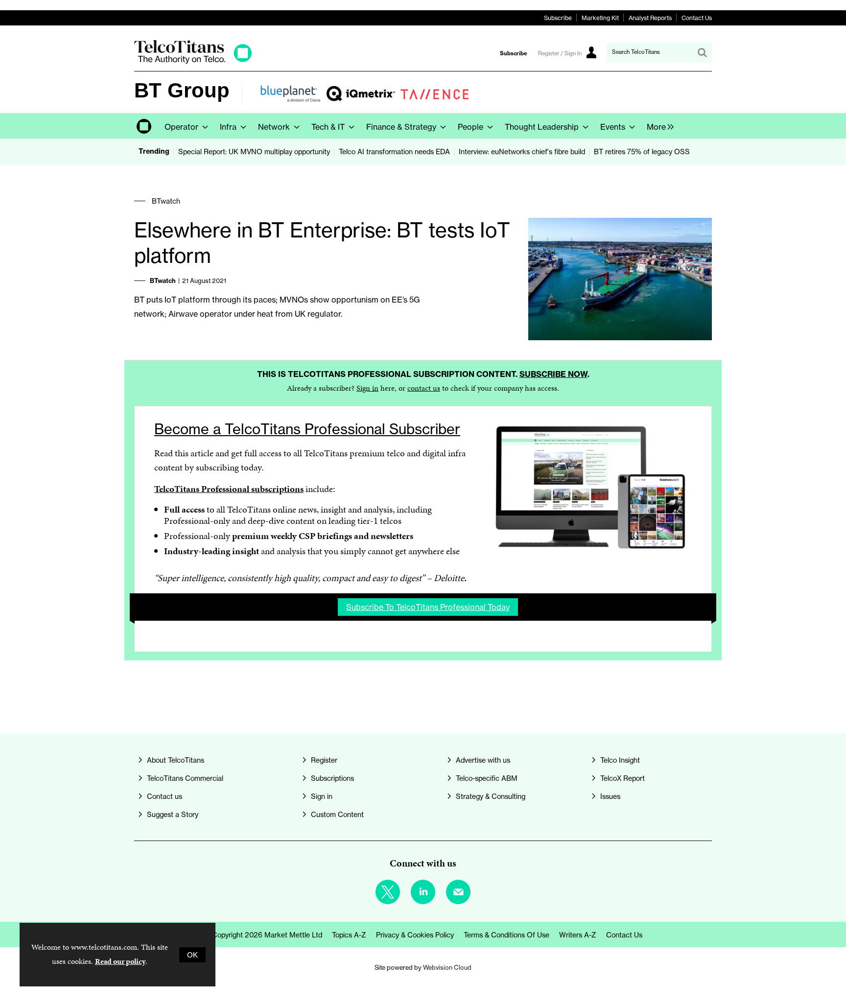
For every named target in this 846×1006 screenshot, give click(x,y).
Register (324, 760)
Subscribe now (553, 374)
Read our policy (120, 961)
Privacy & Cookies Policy (415, 935)
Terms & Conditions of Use (506, 935)
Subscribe (558, 18)
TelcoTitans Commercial (185, 778)
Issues (610, 796)
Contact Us (697, 18)
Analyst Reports (650, 18)
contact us (423, 388)
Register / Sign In (560, 53)
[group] (658, 126)
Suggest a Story (172, 814)
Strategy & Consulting (490, 796)
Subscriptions (332, 778)
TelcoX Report (622, 778)
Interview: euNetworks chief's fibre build (522, 151)
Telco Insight (620, 760)
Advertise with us (483, 760)
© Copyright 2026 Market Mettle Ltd (263, 935)
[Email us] (458, 892)
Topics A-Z (349, 935)
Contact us (164, 796)
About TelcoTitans (175, 760)
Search (702, 52)
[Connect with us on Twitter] (387, 892)
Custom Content (337, 814)
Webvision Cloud (447, 967)
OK (192, 955)
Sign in (367, 388)
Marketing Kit (600, 18)
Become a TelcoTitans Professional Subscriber (307, 429)
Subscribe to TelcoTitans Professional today (428, 607)
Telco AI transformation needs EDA (394, 151)
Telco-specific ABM (486, 778)
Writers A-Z (577, 935)
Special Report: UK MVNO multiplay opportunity (254, 151)
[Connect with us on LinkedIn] (423, 892)
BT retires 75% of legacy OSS (642, 151)
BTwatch (166, 201)
